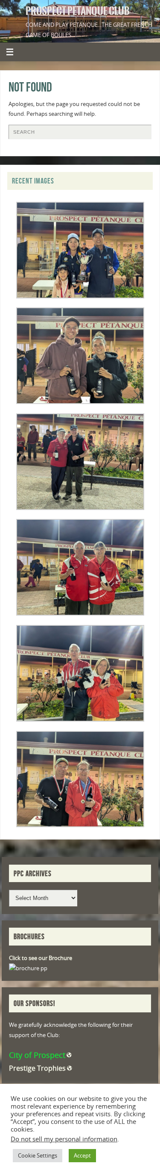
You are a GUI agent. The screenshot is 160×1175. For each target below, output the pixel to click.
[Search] (141, 135)
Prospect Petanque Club (78, 11)
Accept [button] (82, 1155)
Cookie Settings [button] (37, 1155)
